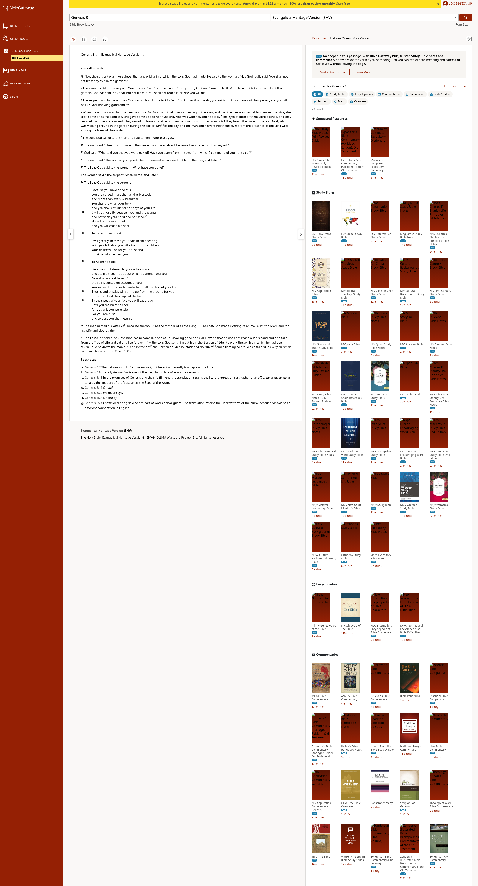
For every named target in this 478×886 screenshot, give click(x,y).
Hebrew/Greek (340, 38)
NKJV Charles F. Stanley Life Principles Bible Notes (439, 399)
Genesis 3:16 (93, 388)
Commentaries (327, 655)
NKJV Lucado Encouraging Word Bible (412, 455)
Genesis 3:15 (93, 377)
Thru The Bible (321, 856)
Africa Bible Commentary (320, 698)
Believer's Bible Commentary (380, 698)
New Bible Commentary (438, 748)
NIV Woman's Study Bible (379, 396)
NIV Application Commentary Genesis (321, 807)
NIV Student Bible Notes (441, 346)
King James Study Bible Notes (411, 235)
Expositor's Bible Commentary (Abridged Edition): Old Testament (353, 165)
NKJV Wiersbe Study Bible (408, 506)
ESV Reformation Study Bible (381, 235)
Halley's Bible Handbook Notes (351, 748)
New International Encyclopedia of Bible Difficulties (411, 629)
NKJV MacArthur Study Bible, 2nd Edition (440, 455)
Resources (319, 38)
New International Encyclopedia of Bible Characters (382, 629)
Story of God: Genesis (408, 805)
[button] (456, 4)
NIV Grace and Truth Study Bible (322, 346)
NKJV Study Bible (381, 505)
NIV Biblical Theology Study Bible (350, 294)
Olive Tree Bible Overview (351, 805)
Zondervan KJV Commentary (439, 858)
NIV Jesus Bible (350, 344)
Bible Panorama (410, 696)
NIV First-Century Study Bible (440, 292)
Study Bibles (325, 193)
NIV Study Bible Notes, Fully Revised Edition (321, 163)
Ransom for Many (382, 803)
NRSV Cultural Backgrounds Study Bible (324, 558)
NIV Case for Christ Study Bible (382, 292)
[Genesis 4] (301, 234)
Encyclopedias (326, 584)
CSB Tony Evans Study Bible (321, 235)
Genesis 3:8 (93, 372)
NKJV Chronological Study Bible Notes (324, 453)
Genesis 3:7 (93, 367)
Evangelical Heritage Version (102, 431)
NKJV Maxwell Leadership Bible (322, 506)
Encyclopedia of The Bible (351, 627)
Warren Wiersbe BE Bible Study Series (353, 858)
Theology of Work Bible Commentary (441, 805)
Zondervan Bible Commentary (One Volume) (382, 860)
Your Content (362, 38)
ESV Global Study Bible (351, 235)
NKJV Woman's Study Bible (439, 506)
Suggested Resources (332, 119)
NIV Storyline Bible (411, 344)
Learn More (363, 72)
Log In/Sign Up (460, 4)
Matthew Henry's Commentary (410, 748)
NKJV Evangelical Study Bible (381, 453)
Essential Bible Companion (439, 698)
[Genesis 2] (71, 234)
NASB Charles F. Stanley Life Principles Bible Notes (439, 239)
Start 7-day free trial (333, 72)
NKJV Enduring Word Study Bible (352, 453)
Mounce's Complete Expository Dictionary (377, 165)
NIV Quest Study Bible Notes (381, 346)
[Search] (465, 17)
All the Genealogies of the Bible (324, 627)
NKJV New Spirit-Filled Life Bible (351, 506)
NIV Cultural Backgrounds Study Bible (412, 294)
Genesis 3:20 (93, 393)
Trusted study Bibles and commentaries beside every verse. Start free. (254, 3)
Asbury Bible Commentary (349, 698)
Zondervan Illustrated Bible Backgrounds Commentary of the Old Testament (412, 863)
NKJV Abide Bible (410, 394)
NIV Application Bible (321, 292)
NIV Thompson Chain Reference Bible (351, 398)
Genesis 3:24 (93, 398)
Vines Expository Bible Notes (381, 556)
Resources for (329, 86)
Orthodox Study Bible (351, 556)
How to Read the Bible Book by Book (382, 748)
